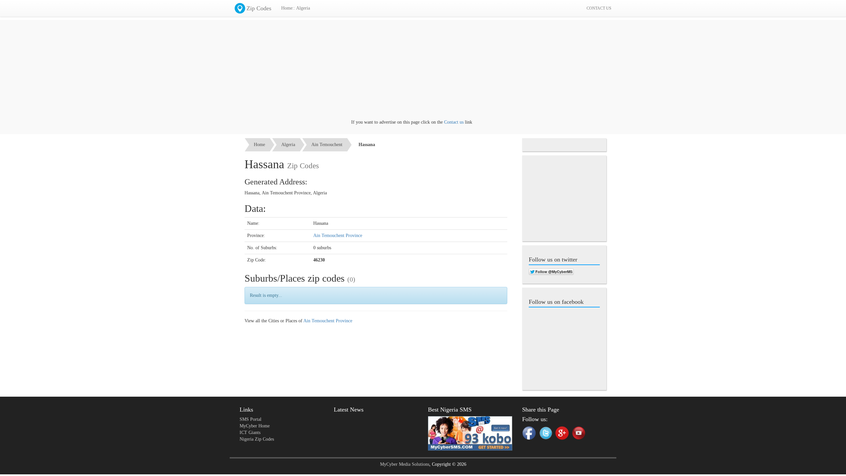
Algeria (288, 144)
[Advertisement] (423, 72)
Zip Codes (259, 8)
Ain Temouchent (326, 144)
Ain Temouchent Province (337, 235)
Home (259, 144)
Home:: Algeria (295, 8)
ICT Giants (250, 432)
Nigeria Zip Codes (257, 439)
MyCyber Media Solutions (404, 464)
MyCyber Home (255, 425)
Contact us (444, 122)
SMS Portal (250, 419)
